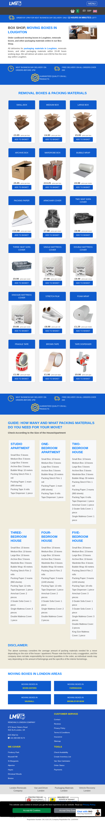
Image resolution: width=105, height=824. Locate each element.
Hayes (10, 770)
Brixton (11, 778)
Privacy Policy (89, 805)
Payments (58, 770)
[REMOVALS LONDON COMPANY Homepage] (15, 3)
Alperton (11, 765)
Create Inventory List (62, 757)
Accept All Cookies (31, 810)
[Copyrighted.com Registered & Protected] (35, 800)
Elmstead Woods (15, 774)
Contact (57, 719)
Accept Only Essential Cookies (73, 810)
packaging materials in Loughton (40, 48)
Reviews (57, 724)
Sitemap (57, 741)
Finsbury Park (13, 752)
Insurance (58, 737)
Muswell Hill (12, 757)
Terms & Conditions (62, 732)
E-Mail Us (14, 735)
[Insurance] (63, 800)
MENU (92, 3)
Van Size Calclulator (62, 761)
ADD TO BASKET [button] (22, 139)
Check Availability (61, 752)
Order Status (59, 765)
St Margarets (13, 761)
